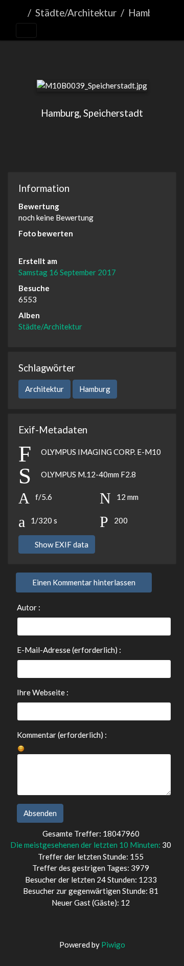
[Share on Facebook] (93, 145)
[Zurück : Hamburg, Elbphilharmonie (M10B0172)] (41, 57)
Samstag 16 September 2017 (67, 272)
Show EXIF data (60, 544)
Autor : (28, 607)
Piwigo (113, 944)
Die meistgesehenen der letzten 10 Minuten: (86, 844)
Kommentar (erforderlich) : (62, 734)
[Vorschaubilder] (75, 57)
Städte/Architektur (76, 12)
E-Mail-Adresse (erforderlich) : (69, 649)
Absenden (40, 813)
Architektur (44, 388)
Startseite (20, 13)
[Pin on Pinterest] (131, 145)
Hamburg (94, 388)
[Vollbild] (109, 57)
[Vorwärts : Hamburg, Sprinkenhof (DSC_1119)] (143, 57)
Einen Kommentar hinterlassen (83, 582)
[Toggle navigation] (26, 30)
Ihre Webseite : (42, 692)
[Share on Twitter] (54, 145)
